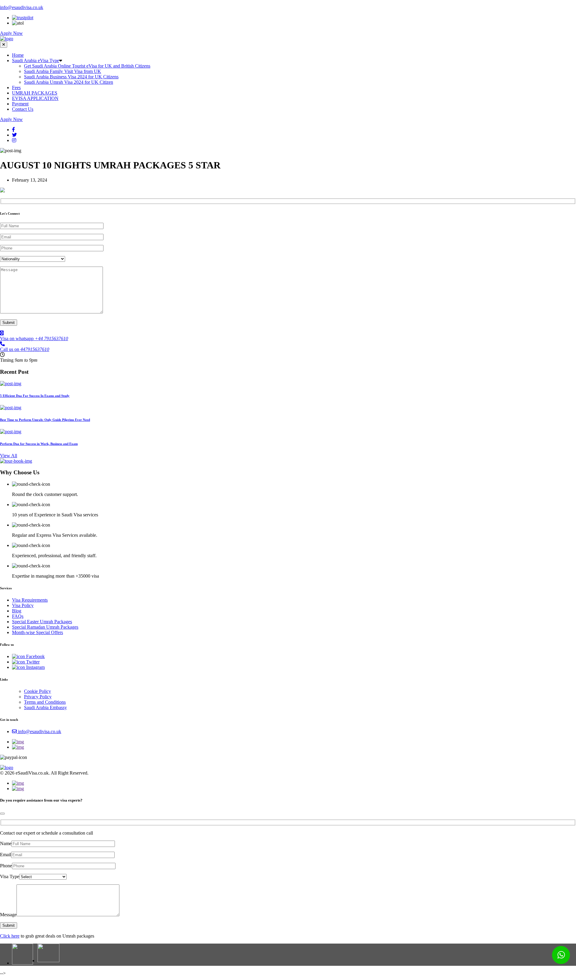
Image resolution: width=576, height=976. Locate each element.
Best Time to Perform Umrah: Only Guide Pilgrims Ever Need (45, 420)
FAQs (17, 616)
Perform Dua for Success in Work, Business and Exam (39, 444)
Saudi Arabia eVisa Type (35, 60)
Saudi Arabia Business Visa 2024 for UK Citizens (71, 76)
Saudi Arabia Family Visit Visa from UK (62, 71)
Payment (20, 103)
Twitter (32, 661)
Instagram (35, 667)
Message (8, 914)
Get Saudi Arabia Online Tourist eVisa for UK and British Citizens (87, 65)
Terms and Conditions (45, 702)
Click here (10, 935)
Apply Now (11, 33)
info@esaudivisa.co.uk (21, 7)
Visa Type (9, 876)
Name (5, 843)
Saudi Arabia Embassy (45, 707)
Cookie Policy (37, 691)
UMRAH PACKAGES (34, 92)
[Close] (2, 813)
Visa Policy (23, 605)
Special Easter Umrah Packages (42, 621)
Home (18, 55)
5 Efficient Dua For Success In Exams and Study (35, 395)
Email (5, 854)
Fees (16, 87)
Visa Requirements (30, 600)
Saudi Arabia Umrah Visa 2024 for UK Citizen (68, 82)
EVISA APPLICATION (35, 98)
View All (8, 455)
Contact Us (22, 109)
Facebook (35, 656)
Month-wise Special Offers (37, 632)
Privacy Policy (38, 696)
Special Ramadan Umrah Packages (45, 627)
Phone (6, 865)
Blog (16, 610)
